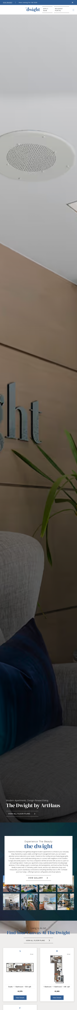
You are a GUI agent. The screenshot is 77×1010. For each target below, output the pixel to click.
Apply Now (45, 9)
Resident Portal (59, 9)
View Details (20, 998)
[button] (73, 10)
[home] (22, 9)
